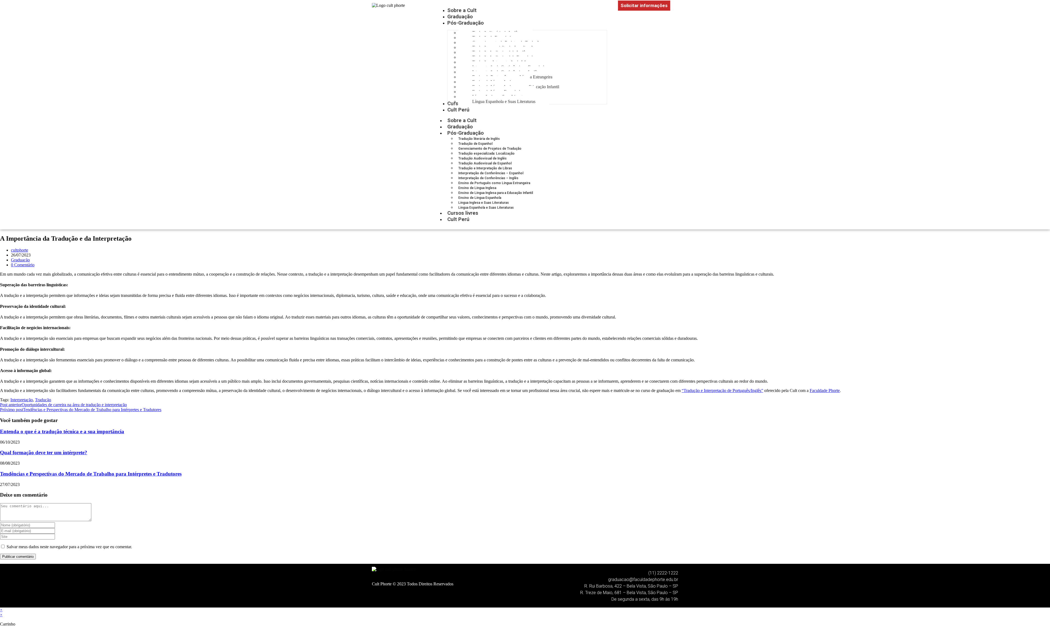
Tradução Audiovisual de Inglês (482, 158)
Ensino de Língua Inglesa (477, 188)
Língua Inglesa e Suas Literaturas (483, 203)
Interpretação (21, 399)
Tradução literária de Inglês (479, 139)
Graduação (460, 126)
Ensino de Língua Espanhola (479, 198)
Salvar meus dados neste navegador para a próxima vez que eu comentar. (69, 546)
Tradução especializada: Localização (486, 153)
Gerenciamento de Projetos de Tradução (489, 149)
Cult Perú (458, 219)
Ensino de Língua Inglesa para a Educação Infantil (495, 193)
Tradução (43, 399)
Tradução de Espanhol (475, 144)
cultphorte (19, 250)
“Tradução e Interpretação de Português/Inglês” (722, 390)
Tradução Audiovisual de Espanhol (485, 163)
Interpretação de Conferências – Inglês (488, 178)
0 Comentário (22, 265)
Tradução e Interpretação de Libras (485, 168)
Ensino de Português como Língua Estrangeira (494, 183)
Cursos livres (462, 213)
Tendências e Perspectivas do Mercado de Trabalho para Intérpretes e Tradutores (91, 474)
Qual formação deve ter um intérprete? (43, 452)
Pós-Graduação (465, 133)
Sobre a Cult (462, 120)
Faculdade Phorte (825, 390)
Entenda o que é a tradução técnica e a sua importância (62, 431)
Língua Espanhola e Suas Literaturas (486, 208)
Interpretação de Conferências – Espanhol (490, 173)
